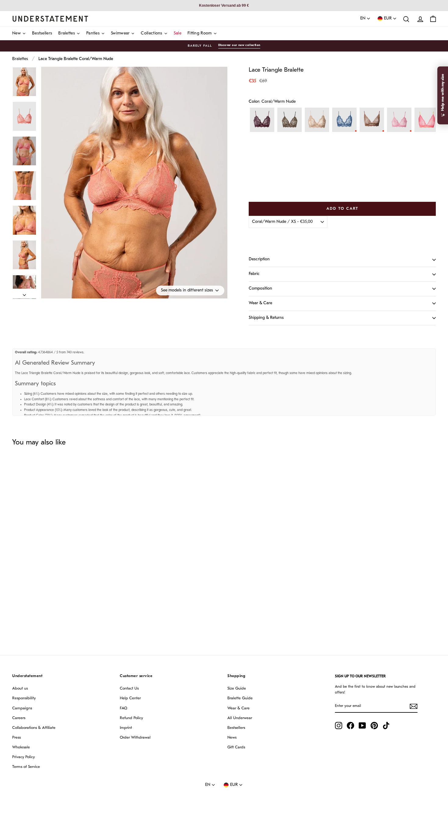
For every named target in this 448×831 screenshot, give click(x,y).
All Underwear (239, 718)
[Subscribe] (414, 706)
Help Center (130, 698)
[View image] (24, 81)
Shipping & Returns (266, 318)
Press (16, 738)
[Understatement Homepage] (50, 18)
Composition (260, 288)
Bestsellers (236, 728)
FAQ (123, 708)
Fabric (254, 274)
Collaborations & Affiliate (33, 728)
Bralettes (20, 59)
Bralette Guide (240, 698)
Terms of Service (26, 767)
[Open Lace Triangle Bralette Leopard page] (289, 120)
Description (259, 259)
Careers (18, 718)
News (231, 738)
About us (20, 688)
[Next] (24, 293)
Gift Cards (236, 747)
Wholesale (21, 747)
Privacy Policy (23, 757)
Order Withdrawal (135, 738)
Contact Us (129, 688)
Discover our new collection (239, 45)
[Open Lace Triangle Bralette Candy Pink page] (399, 120)
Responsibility (24, 698)
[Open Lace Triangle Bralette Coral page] (427, 120)
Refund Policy (131, 718)
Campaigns (22, 708)
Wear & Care (260, 303)
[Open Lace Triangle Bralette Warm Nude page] (317, 120)
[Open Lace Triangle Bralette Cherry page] (262, 120)
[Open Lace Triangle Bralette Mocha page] (372, 120)
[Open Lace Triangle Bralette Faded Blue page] (344, 120)
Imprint (126, 728)
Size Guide (236, 688)
